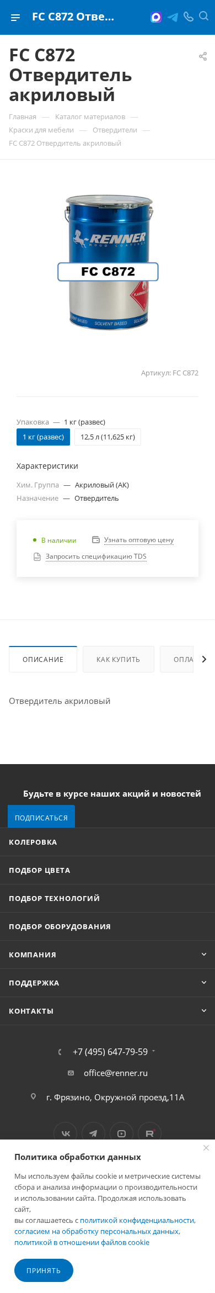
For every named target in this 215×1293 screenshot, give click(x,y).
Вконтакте (65, 1134)
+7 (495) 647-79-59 (110, 1051)
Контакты (31, 1011)
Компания (32, 955)
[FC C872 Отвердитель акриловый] (107, 260)
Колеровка (33, 842)
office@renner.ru (116, 1072)
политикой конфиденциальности (137, 1220)
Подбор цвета (40, 870)
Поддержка (34, 983)
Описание (43, 659)
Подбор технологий (54, 898)
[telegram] (172, 17)
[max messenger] (156, 17)
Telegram (93, 1134)
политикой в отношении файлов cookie (81, 1242)
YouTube (121, 1134)
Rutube (150, 1134)
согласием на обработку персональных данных (96, 1231)
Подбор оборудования (60, 926)
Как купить (118, 659)
